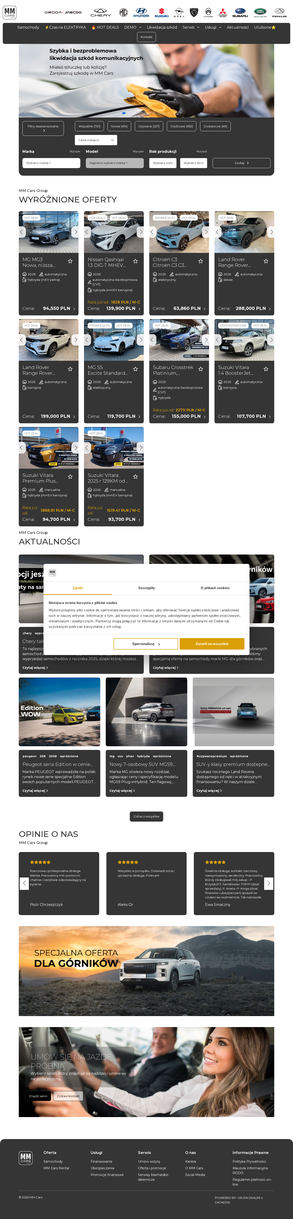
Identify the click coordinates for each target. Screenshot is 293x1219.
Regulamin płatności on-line (252, 1182)
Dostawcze (215, 126)
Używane (149, 126)
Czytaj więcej (34, 668)
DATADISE (222, 1202)
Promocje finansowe (107, 1175)
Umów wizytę (149, 1161)
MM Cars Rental (56, 1168)
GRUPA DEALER (248, 1198)
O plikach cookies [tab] (215, 588)
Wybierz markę (37, 163)
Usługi (211, 27)
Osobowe (182, 126)
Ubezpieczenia (102, 1168)
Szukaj (240, 163)
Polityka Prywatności (249, 1161)
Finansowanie (101, 1161)
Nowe (119, 126)
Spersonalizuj (143, 644)
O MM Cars (194, 1168)
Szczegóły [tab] (146, 588)
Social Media (195, 1175)
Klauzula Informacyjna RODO (250, 1170)
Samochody (53, 1161)
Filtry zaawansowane (43, 126)
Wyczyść (75, 151)
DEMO (130, 27)
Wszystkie (89, 126)
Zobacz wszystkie (146, 816)
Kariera (190, 1161)
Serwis (189, 27)
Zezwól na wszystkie (211, 644)
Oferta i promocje (152, 1168)
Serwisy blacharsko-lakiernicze (153, 1177)
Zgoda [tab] (78, 588)
